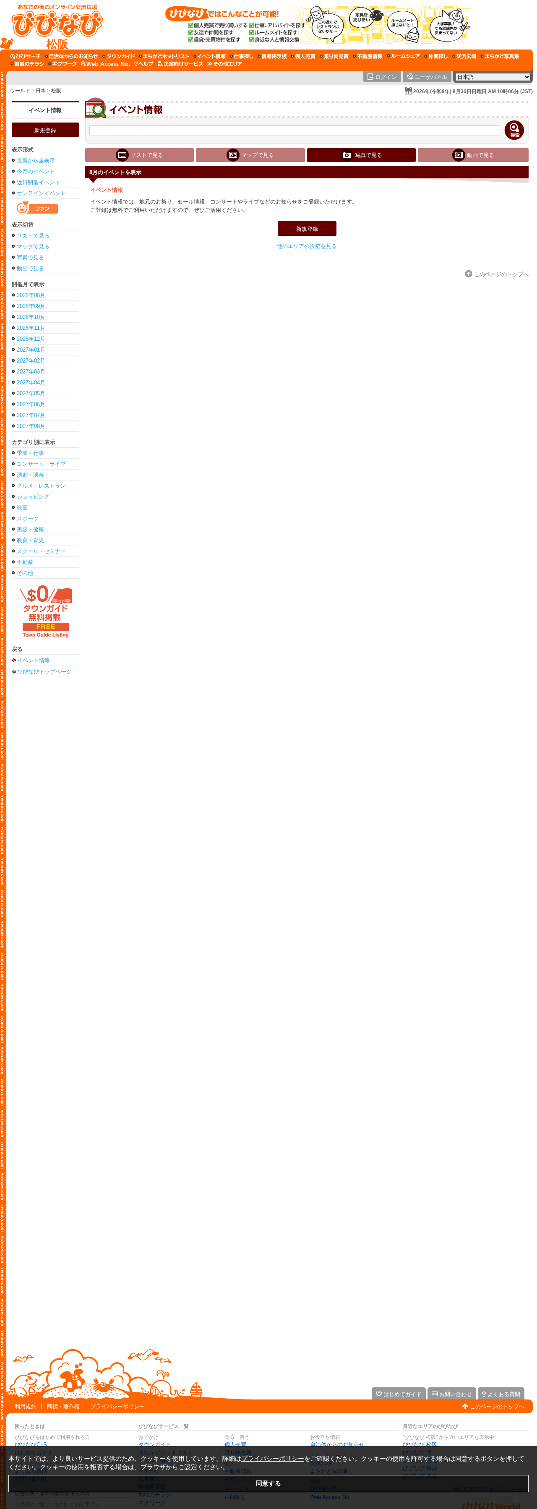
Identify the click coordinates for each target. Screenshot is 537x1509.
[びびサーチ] (25, 56)
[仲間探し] (436, 56)
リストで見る (33, 235)
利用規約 (25, 1406)
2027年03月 (31, 371)
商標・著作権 (63, 1406)
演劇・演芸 (30, 475)
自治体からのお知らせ (337, 1444)
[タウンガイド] (118, 56)
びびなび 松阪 (420, 1444)
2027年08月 (31, 426)
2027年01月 (31, 349)
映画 (22, 507)
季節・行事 (30, 453)
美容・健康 (30, 529)
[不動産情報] (368, 56)
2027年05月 (31, 393)
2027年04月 (31, 382)
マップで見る (33, 246)
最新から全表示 (36, 160)
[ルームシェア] (403, 56)
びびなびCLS (31, 1444)
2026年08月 (31, 295)
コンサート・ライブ (41, 464)
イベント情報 (45, 110)
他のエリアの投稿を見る (307, 246)
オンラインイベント (41, 193)
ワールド (20, 91)
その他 (25, 573)
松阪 (56, 91)
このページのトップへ (497, 1406)
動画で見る (30, 268)
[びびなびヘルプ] (144, 63)
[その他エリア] (224, 63)
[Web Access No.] (105, 63)
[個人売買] (303, 56)
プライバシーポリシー (117, 1406)
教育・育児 (30, 540)
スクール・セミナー (41, 551)
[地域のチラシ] (27, 63)
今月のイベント (36, 171)
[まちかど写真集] (499, 56)
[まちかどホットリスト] (164, 56)
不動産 (25, 562)
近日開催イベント (38, 182)
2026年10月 (31, 317)
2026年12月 (31, 339)
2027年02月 (31, 360)
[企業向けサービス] (180, 63)
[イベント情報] (209, 56)
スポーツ (28, 518)
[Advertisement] (45, 814)
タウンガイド (154, 1444)
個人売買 (235, 1444)
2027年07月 (31, 415)
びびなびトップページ (44, 671)
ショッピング (33, 496)
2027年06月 (31, 404)
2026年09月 (31, 306)
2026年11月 (31, 328)
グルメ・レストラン (41, 485)
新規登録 (45, 130)
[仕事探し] (241, 56)
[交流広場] (464, 56)
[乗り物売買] (334, 56)
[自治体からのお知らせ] (71, 56)
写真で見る (30, 257)
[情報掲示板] (272, 56)
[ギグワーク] (62, 63)
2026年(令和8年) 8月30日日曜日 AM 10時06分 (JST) (473, 91)
